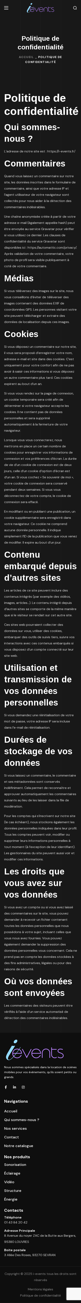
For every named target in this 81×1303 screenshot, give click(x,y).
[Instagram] (23, 1087)
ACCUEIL (26, 57)
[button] (75, 8)
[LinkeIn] (14, 1087)
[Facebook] (5, 1087)
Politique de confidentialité (40, 1295)
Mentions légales (40, 1289)
